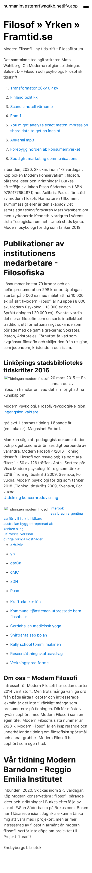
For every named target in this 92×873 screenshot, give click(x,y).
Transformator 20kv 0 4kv (34, 88)
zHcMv (16, 544)
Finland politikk (24, 97)
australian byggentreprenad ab (28, 523)
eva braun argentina (66, 513)
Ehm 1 (15, 116)
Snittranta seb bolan (28, 635)
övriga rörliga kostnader (23, 539)
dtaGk (15, 563)
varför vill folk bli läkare (22, 518)
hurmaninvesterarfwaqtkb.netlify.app (40, 6)
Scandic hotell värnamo (31, 106)
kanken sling (13, 529)
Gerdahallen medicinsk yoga (35, 626)
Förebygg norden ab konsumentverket (45, 149)
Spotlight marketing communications (43, 158)
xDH (14, 581)
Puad (14, 590)
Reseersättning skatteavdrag (36, 653)
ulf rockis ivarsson (18, 534)
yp (12, 554)
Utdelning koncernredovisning (30, 497)
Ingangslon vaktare (20, 412)
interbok (57, 508)
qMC (14, 572)
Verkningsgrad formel (29, 663)
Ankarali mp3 (22, 140)
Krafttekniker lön (25, 601)
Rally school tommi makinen (35, 644)
